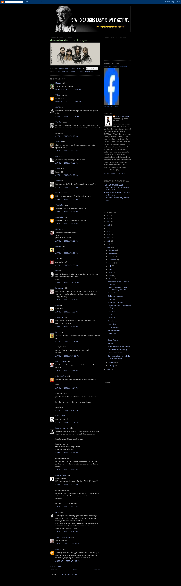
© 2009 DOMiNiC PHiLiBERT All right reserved (75, 71)
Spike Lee (111, 299)
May (110, 272)
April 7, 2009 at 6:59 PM (66, 532)
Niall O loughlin (60, 361)
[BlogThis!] (89, 68)
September (113, 260)
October (112, 256)
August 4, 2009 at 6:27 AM (68, 561)
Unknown (58, 95)
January (112, 366)
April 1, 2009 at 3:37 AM (66, 151)
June (111, 269)
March (111, 279)
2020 (109, 219)
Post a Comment (56, 566)
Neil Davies (59, 193)
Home (75, 570)
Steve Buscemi (113, 327)
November (112, 253)
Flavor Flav (112, 318)
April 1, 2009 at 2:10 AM (66, 136)
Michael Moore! (113, 293)
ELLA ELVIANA (60, 416)
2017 (109, 222)
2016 (109, 225)
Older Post (96, 570)
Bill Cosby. (112, 311)
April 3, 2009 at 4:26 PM (66, 410)
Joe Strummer (113, 321)
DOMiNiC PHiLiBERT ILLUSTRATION (115, 67)
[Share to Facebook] (94, 68)
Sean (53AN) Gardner (63, 537)
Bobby (110, 337)
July (110, 266)
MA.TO (58, 229)
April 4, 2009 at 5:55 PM (66, 484)
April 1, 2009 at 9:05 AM (66, 253)
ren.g (57, 156)
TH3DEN (58, 142)
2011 (109, 241)
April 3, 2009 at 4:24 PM (66, 388)
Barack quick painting (115, 353)
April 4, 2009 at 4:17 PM (66, 452)
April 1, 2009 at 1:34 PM (66, 300)
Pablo (57, 305)
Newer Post (54, 570)
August (111, 263)
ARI (56, 259)
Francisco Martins (61, 428)
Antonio (58, 168)
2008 (109, 369)
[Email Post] (84, 68)
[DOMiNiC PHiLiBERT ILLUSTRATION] (111, 104)
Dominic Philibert (61, 475)
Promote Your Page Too (111, 106)
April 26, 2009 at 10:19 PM (68, 544)
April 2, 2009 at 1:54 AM (66, 341)
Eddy (110, 314)
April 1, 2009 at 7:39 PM (66, 312)
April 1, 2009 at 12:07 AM (67, 116)
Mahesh (58, 246)
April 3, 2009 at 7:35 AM (66, 371)
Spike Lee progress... (115, 296)
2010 (109, 244)
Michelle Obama (114, 330)
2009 (109, 247)
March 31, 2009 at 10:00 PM (68, 89)
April (110, 276)
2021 (109, 215)
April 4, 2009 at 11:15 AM (67, 422)
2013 (109, 235)
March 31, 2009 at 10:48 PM (68, 102)
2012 (109, 238)
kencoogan (59, 288)
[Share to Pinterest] (96, 68)
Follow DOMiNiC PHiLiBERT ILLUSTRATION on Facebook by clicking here (116, 187)
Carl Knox (58, 122)
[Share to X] (92, 68)
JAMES (58, 181)
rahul (57, 271)
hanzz (57, 332)
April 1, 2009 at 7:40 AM (66, 199)
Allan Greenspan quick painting (119, 346)
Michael (111, 343)
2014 (109, 231)
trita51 (57, 107)
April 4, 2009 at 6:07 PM (66, 507)
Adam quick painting (115, 302)
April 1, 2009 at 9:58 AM (66, 265)
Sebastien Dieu (60, 376)
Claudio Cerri (60, 205)
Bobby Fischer (113, 340)
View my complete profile (114, 173)
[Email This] (87, 68)
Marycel (58, 83)
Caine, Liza (112, 334)
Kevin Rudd (112, 324)
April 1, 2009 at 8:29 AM (66, 241)
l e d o (57, 512)
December (112, 250)
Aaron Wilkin (59, 317)
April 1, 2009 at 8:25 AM (66, 211)
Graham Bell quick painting (117, 350)
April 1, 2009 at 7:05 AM (66, 187)
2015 (109, 228)
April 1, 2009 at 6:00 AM (66, 175)
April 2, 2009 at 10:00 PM (67, 356)
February (112, 362)
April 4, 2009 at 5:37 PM (66, 470)
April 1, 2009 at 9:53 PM (66, 326)
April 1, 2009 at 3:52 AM (66, 163)
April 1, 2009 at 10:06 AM (67, 282)
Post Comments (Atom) (68, 574)
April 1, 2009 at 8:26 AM (66, 224)
